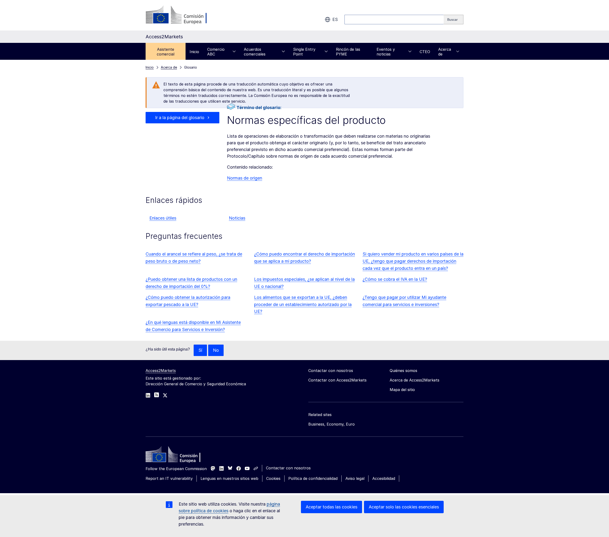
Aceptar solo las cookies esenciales (404, 506)
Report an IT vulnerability (169, 478)
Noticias (237, 218)
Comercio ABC (216, 51)
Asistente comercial (165, 51)
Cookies (273, 478)
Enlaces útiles (162, 218)
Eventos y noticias (386, 51)
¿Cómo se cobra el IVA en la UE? (395, 279)
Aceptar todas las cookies (331, 506)
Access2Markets (161, 370)
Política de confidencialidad (313, 478)
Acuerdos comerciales (254, 51)
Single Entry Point (304, 51)
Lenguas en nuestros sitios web (229, 478)
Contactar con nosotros (288, 468)
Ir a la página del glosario (179, 117)
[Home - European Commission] (180, 455)
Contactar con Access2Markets (337, 380)
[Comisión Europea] (184, 15)
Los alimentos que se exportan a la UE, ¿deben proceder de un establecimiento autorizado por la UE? (303, 304)
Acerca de (444, 51)
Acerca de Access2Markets (414, 380)
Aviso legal (354, 478)
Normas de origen (244, 178)
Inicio (194, 51)
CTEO (425, 51)
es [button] (335, 19)
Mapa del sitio (402, 389)
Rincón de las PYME (348, 51)
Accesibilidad (383, 478)
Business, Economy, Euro (331, 424)
